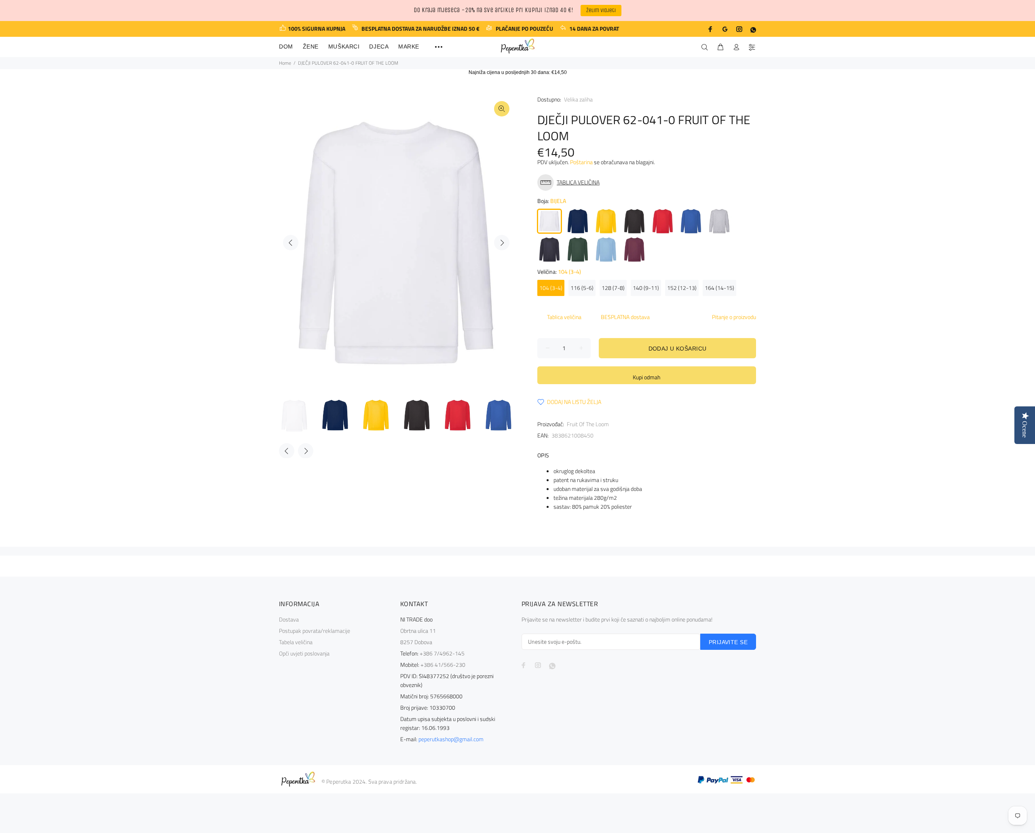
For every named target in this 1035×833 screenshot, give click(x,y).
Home (285, 63)
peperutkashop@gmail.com (451, 739)
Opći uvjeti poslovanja (304, 653)
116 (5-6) (582, 287)
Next (501, 242)
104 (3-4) (550, 287)
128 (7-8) (613, 287)
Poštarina (581, 162)
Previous (290, 242)
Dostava (289, 619)
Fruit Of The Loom (588, 424)
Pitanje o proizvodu (734, 317)
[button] (570, 182)
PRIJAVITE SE (728, 642)
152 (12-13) (682, 287)
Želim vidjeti (601, 10)
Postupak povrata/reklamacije (314, 630)
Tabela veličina (296, 642)
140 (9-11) (646, 287)
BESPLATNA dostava (625, 317)
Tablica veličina (564, 317)
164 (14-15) (719, 287)
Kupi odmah (647, 377)
